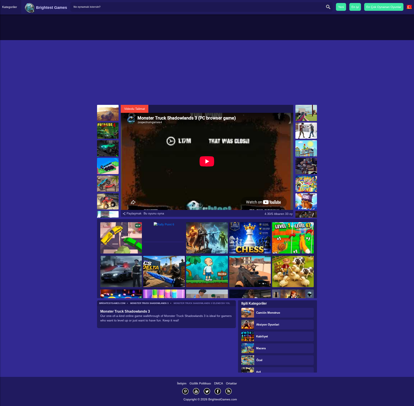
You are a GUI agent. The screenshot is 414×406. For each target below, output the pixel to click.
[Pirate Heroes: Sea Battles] (306, 201)
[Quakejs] (306, 166)
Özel (259, 360)
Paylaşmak (133, 213)
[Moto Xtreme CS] (306, 148)
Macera (261, 348)
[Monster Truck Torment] (108, 148)
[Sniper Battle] (306, 113)
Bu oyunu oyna (154, 213)
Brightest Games (51, 7)
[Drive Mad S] (108, 166)
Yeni (341, 7)
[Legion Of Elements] (207, 238)
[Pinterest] (185, 391)
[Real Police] (121, 272)
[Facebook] (218, 391)
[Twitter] (207, 391)
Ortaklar (231, 383)
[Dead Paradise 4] (108, 131)
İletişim (182, 383)
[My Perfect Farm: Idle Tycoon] (293, 272)
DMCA (218, 383)
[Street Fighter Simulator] (306, 131)
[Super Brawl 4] (306, 184)
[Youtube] (196, 391)
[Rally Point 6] (164, 232)
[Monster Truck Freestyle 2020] (108, 201)
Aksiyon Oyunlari (267, 324)
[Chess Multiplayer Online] (250, 238)
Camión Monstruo (268, 312)
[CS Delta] (164, 272)
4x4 (258, 372)
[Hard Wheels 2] (108, 184)
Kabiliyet (262, 336)
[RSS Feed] (228, 391)
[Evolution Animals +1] (293, 238)
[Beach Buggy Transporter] (108, 113)
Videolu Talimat (134, 108)
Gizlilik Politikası (200, 383)
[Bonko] (207, 272)
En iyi (355, 7)
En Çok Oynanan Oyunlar (383, 7)
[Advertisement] (207, 72)
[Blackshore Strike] (250, 272)
